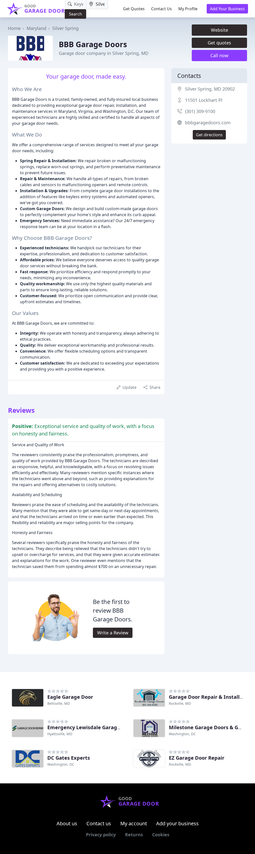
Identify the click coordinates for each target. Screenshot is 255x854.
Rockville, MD (180, 703)
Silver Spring (65, 28)
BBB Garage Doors (93, 44)
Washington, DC (182, 733)
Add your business (177, 823)
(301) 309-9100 (200, 111)
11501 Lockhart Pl (203, 100)
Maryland (36, 28)
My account (133, 823)
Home (14, 28)
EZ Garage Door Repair (196, 757)
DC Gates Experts (68, 757)
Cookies (160, 835)
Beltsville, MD (58, 703)
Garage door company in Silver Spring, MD (103, 53)
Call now (219, 55)
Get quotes (219, 43)
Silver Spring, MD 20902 (210, 89)
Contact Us (161, 8)
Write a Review (112, 633)
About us (67, 823)
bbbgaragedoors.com (208, 123)
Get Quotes (134, 8)
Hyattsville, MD (59, 733)
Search (75, 14)
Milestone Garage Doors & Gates (209, 727)
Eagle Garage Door (70, 697)
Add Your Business (227, 8)
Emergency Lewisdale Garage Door (90, 727)
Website (219, 30)
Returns (134, 835)
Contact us (98, 823)
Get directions (209, 135)
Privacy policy (101, 835)
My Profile (187, 8)
